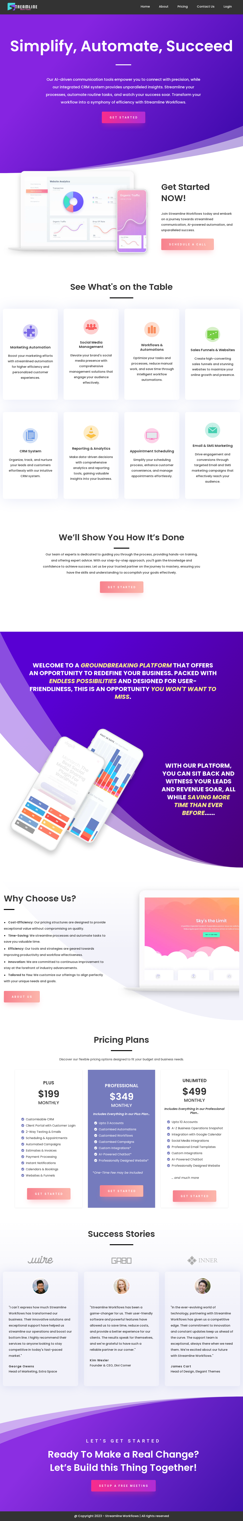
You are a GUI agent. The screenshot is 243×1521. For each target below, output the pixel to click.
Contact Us (206, 6)
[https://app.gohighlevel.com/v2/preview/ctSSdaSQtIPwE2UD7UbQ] (22, 6)
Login (228, 6)
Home (145, 6)
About (163, 6)
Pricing (183, 6)
